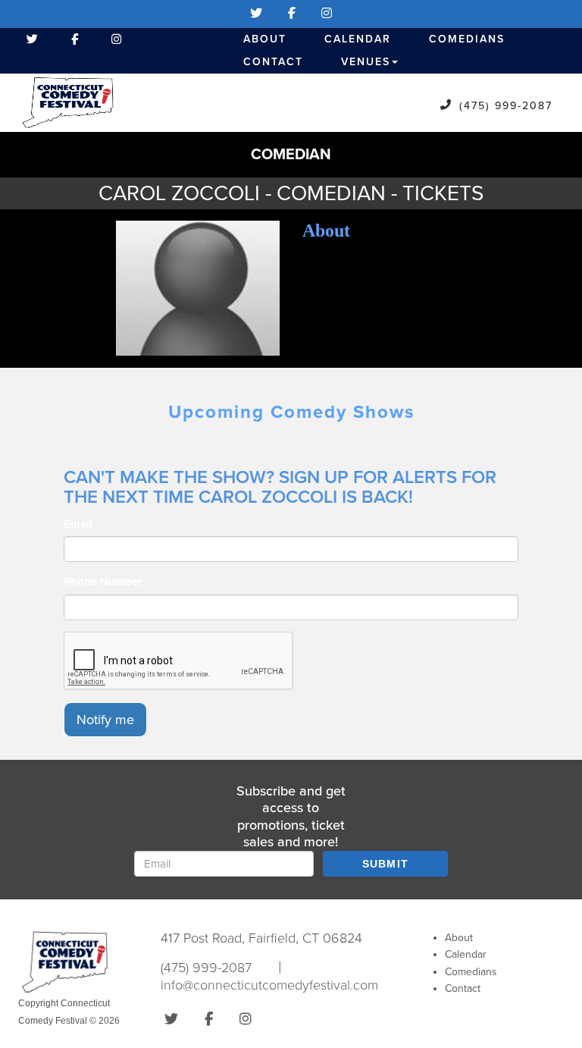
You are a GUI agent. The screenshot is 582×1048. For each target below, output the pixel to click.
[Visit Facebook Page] (292, 13)
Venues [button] (365, 61)
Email (78, 524)
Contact (273, 61)
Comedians (467, 39)
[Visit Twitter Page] (256, 13)
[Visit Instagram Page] (326, 13)
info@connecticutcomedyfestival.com (269, 985)
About (264, 39)
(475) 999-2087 (505, 105)
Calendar (357, 39)
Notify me (105, 719)
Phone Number (103, 581)
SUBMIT (385, 864)
